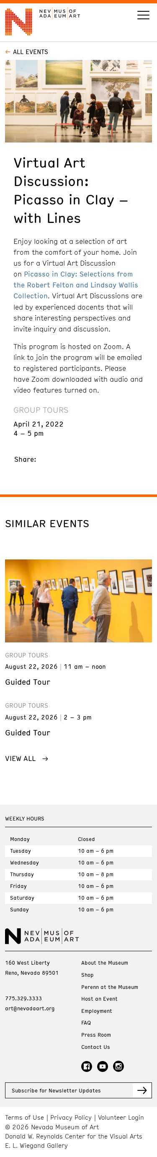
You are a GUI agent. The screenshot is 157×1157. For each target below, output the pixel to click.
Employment (96, 1011)
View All (20, 758)
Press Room (96, 1035)
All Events (30, 51)
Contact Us (95, 1047)
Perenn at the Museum (109, 987)
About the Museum (104, 963)
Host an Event (99, 999)
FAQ (86, 1023)
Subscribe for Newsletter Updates (56, 1090)
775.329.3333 (23, 998)
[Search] (143, 16)
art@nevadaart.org (30, 1008)
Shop (87, 975)
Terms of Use (24, 1117)
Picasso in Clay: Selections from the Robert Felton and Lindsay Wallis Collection (75, 284)
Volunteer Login (121, 1117)
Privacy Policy (71, 1117)
